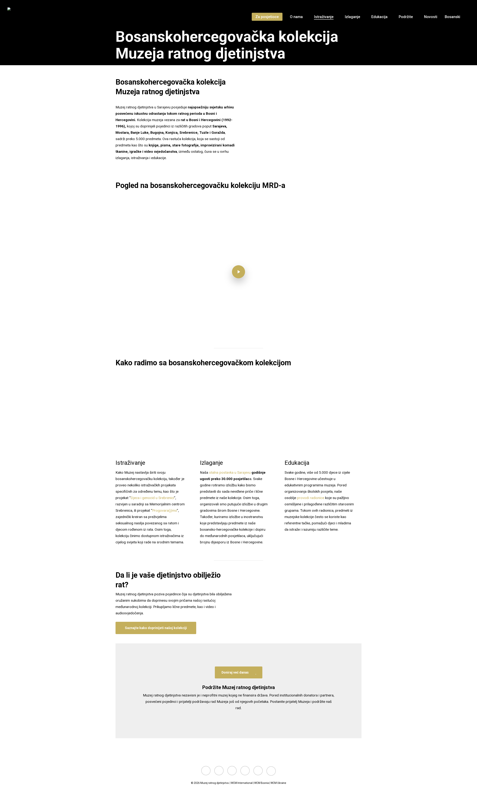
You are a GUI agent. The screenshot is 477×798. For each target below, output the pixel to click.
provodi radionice (310, 498)
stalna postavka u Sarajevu (229, 472)
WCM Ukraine (278, 782)
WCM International (241, 782)
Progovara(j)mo (164, 510)
